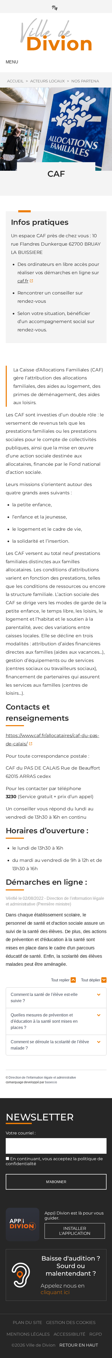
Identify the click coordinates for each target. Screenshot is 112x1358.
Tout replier (61, 980)
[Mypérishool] (56, 6)
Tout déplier (91, 980)
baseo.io (51, 1082)
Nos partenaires (89, 81)
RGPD (95, 1334)
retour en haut (78, 1345)
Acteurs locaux (47, 81)
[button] (56, 998)
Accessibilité (69, 1334)
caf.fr (22, 281)
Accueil (15, 81)
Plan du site (27, 1322)
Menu (12, 62)
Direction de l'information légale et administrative (42, 1077)
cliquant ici (55, 1292)
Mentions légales (28, 1334)
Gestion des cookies (71, 1322)
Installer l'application (74, 1231)
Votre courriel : (20, 1133)
